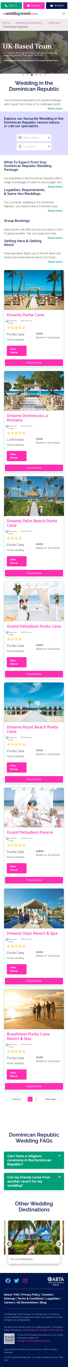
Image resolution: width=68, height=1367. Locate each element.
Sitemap (9, 1298)
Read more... (56, 108)
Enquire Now (34, 362)
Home (6, 22)
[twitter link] (17, 1281)
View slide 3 (32, 75)
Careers (9, 1302)
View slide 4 (36, 75)
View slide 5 (40, 75)
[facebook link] (8, 1281)
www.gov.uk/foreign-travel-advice (45, 1330)
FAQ (16, 1294)
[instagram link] (25, 1281)
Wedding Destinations (28, 22)
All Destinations (27, 1302)
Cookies (47, 1294)
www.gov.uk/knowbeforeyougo (33, 1341)
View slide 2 (27, 75)
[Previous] (8, 1244)
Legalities (52, 1298)
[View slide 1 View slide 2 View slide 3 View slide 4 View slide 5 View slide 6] (34, 53)
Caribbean (54, 22)
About (8, 1294)
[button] (63, 14)
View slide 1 (23, 75)
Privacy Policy (30, 1294)
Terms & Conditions (30, 1298)
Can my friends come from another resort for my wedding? (28, 1181)
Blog (43, 1302)
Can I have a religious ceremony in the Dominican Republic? (29, 1160)
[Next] (59, 1244)
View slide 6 (45, 75)
